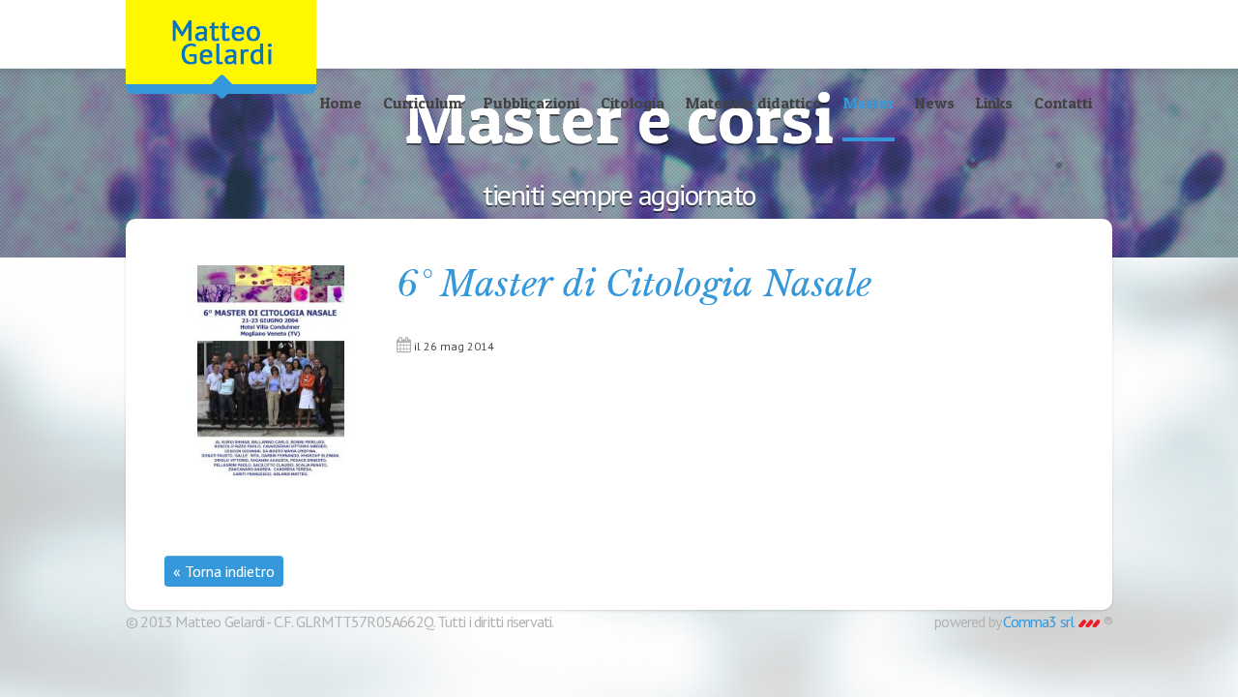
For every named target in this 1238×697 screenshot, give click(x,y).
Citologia (632, 102)
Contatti (1063, 102)
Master (868, 102)
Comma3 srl (1039, 621)
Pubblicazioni (531, 102)
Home (341, 102)
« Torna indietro (224, 571)
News (935, 102)
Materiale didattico (754, 102)
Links (994, 102)
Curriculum (422, 102)
